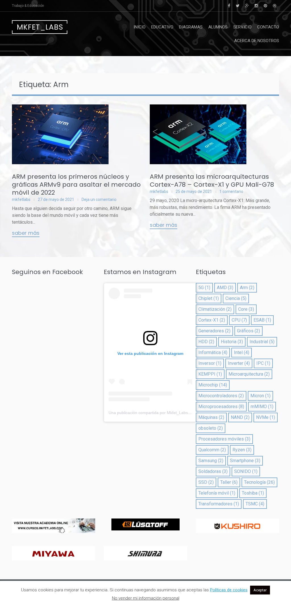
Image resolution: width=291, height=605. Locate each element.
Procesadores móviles (224, 439)
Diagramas (191, 27)
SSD (206, 482)
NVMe (265, 417)
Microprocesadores (221, 406)
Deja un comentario (99, 199)
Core (246, 309)
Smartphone (245, 460)
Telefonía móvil (216, 493)
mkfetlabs (21, 199)
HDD (206, 341)
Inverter (239, 363)
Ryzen (241, 449)
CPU (239, 320)
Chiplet (208, 298)
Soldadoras (213, 471)
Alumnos (218, 27)
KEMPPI (210, 374)
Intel (241, 352)
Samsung (210, 460)
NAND (240, 417)
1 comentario (231, 191)
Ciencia (235, 298)
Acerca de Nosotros (256, 40)
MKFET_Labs (40, 27)
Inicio (140, 27)
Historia (232, 341)
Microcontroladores (221, 395)
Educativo (162, 27)
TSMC (255, 504)
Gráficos (248, 331)
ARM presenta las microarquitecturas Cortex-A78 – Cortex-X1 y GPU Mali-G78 (212, 180)
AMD (225, 287)
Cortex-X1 (211, 320)
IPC (263, 363)
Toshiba (253, 493)
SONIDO (245, 471)
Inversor (209, 363)
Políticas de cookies (229, 589)
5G (204, 287)
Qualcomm (212, 449)
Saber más (26, 233)
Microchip (212, 385)
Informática (212, 352)
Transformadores (218, 504)
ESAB (262, 320)
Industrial (262, 341)
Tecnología (259, 482)
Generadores (214, 331)
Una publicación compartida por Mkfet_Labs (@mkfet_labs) (162, 412)
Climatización (215, 309)
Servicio (242, 27)
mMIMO (262, 406)
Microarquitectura (249, 374)
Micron (260, 395)
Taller (229, 482)
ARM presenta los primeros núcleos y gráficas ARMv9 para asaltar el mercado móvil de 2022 (76, 184)
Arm (247, 287)
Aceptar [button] (260, 590)
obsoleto (210, 428)
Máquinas (211, 417)
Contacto (268, 27)
